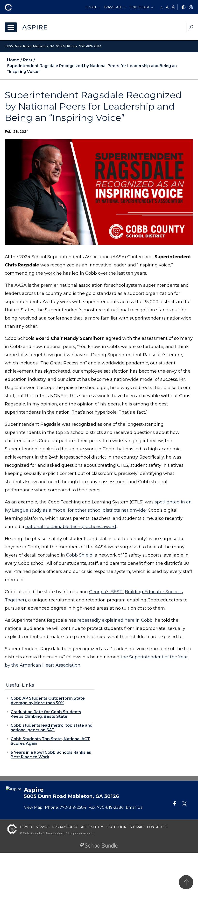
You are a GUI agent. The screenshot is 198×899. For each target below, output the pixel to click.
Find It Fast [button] (139, 7)
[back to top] (186, 882)
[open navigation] (11, 27)
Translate (113, 7)
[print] (191, 7)
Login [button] (91, 7)
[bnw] (183, 7)
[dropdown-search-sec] (191, 28)
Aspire (35, 27)
